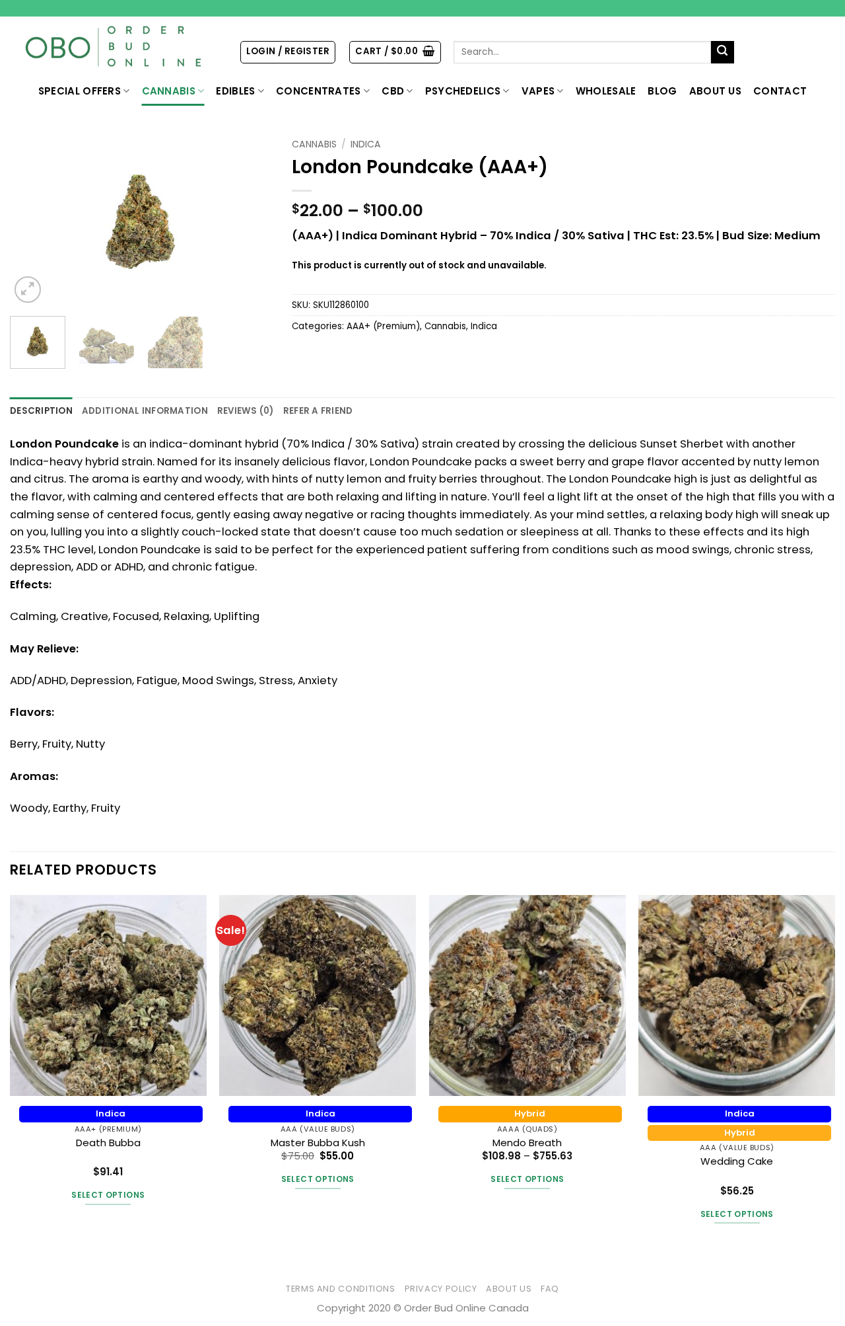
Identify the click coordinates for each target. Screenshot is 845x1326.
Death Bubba (108, 1142)
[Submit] (722, 52)
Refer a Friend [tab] (318, 411)
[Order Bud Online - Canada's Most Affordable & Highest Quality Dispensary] (114, 47)
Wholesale (606, 91)
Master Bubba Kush (318, 1142)
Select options (108, 1194)
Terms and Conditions (340, 1288)
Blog (662, 91)
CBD (393, 91)
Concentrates (318, 91)
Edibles (235, 91)
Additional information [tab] (145, 411)
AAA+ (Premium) (383, 326)
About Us (715, 91)
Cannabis (168, 91)
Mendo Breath (527, 1142)
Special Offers (79, 91)
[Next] (250, 219)
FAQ (550, 1288)
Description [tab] (41, 411)
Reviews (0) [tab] (245, 411)
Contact (780, 91)
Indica (366, 144)
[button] (287, 52)
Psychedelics (463, 91)
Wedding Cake (736, 1161)
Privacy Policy (441, 1288)
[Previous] (32, 219)
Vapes (538, 91)
